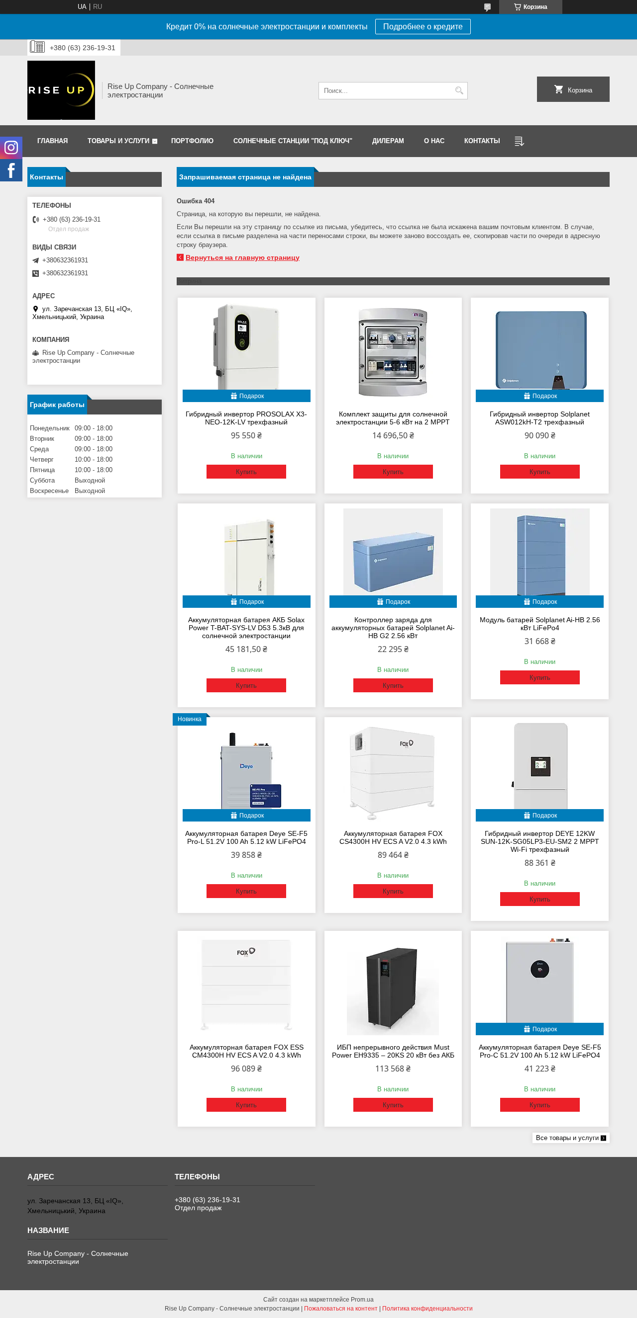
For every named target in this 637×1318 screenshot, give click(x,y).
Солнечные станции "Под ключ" (292, 141)
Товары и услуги (118, 141)
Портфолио (192, 141)
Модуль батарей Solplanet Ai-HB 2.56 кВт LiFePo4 (540, 624)
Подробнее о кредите (423, 26)
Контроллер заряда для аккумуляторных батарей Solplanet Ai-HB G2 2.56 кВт (393, 628)
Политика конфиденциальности (427, 1308)
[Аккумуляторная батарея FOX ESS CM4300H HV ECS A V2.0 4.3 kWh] (247, 985)
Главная (52, 141)
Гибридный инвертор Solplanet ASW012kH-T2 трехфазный (540, 418)
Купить (246, 472)
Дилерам (388, 141)
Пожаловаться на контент (341, 1308)
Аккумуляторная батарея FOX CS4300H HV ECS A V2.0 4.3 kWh (393, 837)
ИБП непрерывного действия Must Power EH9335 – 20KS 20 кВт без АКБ (393, 1051)
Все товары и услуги (567, 1138)
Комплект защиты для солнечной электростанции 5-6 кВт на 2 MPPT (393, 418)
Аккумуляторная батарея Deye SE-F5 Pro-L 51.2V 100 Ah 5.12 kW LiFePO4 (246, 837)
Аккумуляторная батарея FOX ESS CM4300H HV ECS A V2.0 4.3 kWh (247, 1051)
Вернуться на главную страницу (243, 257)
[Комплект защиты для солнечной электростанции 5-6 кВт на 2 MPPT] (393, 352)
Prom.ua (362, 1299)
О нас (434, 141)
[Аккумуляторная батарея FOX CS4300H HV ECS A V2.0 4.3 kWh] (393, 772)
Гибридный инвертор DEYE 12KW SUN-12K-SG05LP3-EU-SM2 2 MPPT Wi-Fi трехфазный (540, 841)
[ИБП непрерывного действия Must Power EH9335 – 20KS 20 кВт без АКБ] (393, 985)
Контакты (482, 141)
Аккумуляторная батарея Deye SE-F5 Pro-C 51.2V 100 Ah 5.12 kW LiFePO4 (540, 1051)
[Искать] (459, 90)
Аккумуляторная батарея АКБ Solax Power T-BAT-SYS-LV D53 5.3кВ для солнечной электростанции (246, 628)
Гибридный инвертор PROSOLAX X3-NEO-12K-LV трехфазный (246, 418)
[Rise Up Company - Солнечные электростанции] (61, 90)
